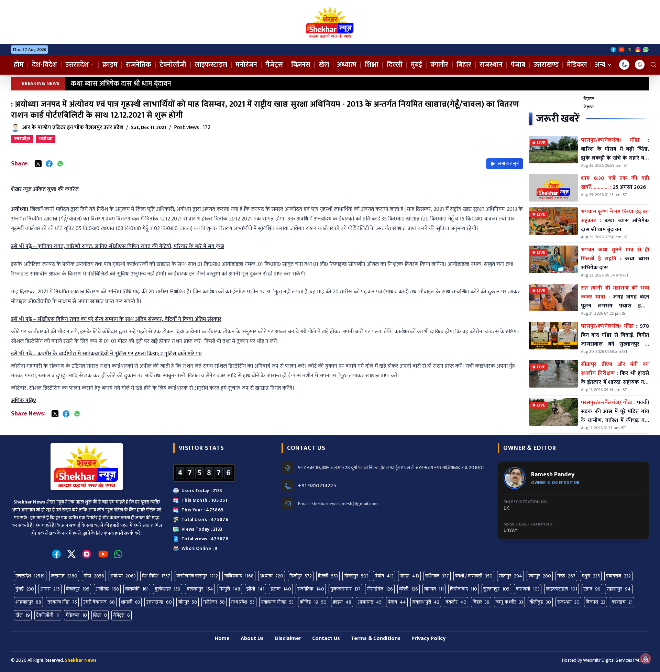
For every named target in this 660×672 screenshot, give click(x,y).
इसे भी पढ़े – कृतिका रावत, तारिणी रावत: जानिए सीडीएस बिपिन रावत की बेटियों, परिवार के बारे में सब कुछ (117, 246)
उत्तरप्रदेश (77, 65)
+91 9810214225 (317, 486)
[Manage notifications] (645, 658)
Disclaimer (288, 638)
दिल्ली (395, 65)
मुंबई (416, 65)
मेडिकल (577, 65)
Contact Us (326, 638)
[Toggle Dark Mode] (624, 64)
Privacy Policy (428, 638)
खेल (324, 65)
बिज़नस (300, 65)
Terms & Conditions (375, 638)
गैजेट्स (274, 65)
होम (19, 65)
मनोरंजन (246, 65)
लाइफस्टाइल (211, 65)
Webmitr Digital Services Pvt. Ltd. (616, 660)
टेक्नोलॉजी (173, 65)
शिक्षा (371, 65)
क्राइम (110, 65)
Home (222, 638)
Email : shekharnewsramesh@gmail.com (338, 503)
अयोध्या (45, 139)
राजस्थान (491, 65)
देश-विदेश (44, 65)
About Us (252, 638)
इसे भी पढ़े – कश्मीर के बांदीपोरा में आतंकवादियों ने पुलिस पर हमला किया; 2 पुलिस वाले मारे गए (106, 353)
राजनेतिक (138, 65)
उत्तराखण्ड (546, 65)
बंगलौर (439, 65)
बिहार (463, 65)
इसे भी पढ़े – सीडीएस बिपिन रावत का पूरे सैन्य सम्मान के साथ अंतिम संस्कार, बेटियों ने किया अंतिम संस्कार (116, 319)
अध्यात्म (346, 65)
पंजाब (518, 65)
